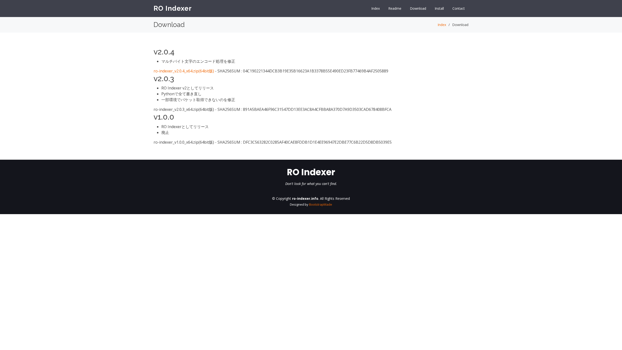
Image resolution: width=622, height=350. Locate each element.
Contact (458, 8)
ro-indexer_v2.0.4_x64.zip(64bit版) (184, 71)
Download (418, 8)
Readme (394, 8)
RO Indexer (173, 8)
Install (439, 8)
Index (375, 8)
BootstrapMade (320, 204)
